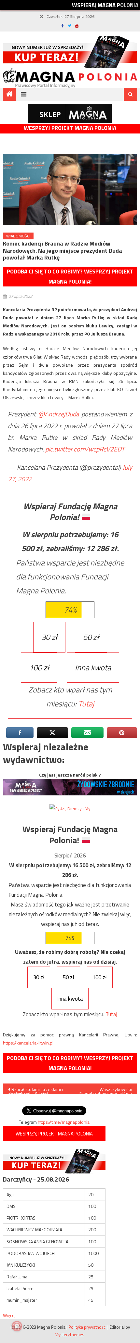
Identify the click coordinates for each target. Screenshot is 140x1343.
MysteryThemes (69, 1334)
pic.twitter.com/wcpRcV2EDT (85, 449)
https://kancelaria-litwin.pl (28, 1042)
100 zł (39, 667)
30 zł (49, 637)
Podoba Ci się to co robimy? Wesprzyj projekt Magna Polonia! (70, 276)
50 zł (91, 637)
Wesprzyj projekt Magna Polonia (70, 128)
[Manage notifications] (17, 1326)
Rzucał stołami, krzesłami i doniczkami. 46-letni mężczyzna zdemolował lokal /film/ (35, 1090)
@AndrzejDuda (58, 414)
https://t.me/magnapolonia (64, 1122)
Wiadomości (18, 236)
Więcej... (11, 1315)
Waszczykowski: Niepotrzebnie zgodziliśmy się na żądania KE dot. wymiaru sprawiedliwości (105, 1090)
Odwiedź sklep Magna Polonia (70, 113)
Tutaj (86, 703)
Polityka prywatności (87, 1327)
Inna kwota (93, 667)
